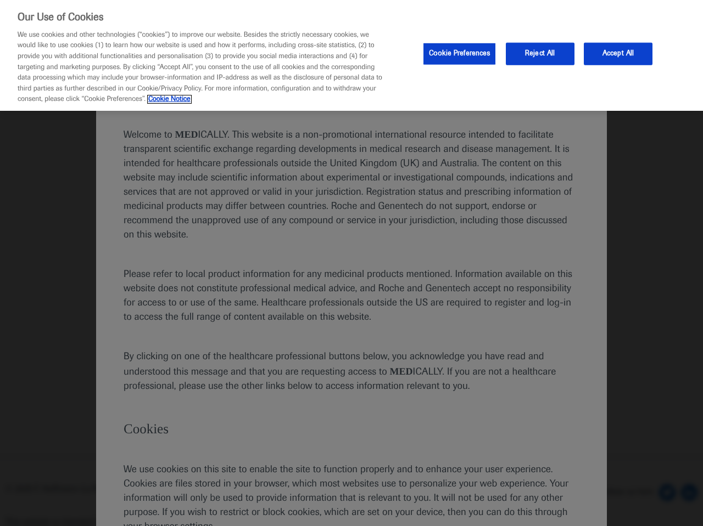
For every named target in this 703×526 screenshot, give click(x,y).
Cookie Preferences (459, 53)
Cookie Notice (169, 99)
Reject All (540, 53)
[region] (351, 55)
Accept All (618, 53)
